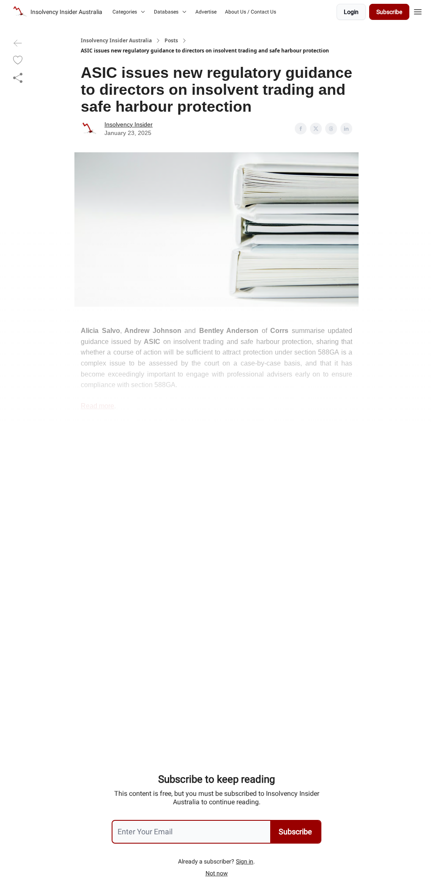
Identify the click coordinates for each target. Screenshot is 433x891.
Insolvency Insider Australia (116, 40)
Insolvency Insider (128, 124)
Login (351, 11)
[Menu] (418, 10)
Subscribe (389, 11)
